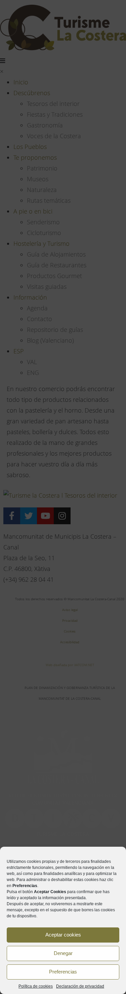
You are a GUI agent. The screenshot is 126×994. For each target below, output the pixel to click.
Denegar (63, 953)
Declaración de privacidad (80, 986)
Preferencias (63, 971)
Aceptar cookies (63, 935)
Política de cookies (35, 986)
